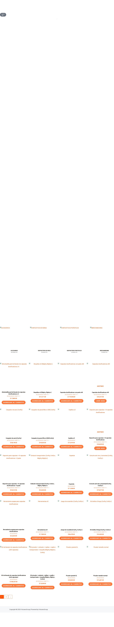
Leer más (100, 401)
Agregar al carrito (13, 402)
